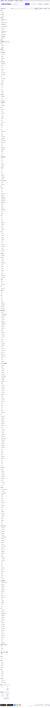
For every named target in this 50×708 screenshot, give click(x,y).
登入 (34, 4)
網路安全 (42, 705)
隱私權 (45, 705)
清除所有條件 (6, 698)
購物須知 (38, 705)
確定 (7, 689)
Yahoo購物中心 (6, 4)
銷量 (48, 8)
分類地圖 (48, 705)
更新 (49, 704)
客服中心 (31, 705)
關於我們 (34, 705)
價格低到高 (41, 8)
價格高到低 (45, 8)
